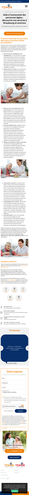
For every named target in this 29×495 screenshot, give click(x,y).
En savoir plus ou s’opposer (17, 488)
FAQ (4, 283)
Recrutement (3, 472)
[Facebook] (7, 478)
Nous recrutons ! (14, 457)
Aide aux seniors (13, 12)
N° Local (14, 451)
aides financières (11, 280)
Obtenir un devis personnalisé (14, 33)
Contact (2, 470)
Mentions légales (4, 475)
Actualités (16, 470)
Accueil (6, 12)
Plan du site (16, 472)
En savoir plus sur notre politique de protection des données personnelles (14, 427)
